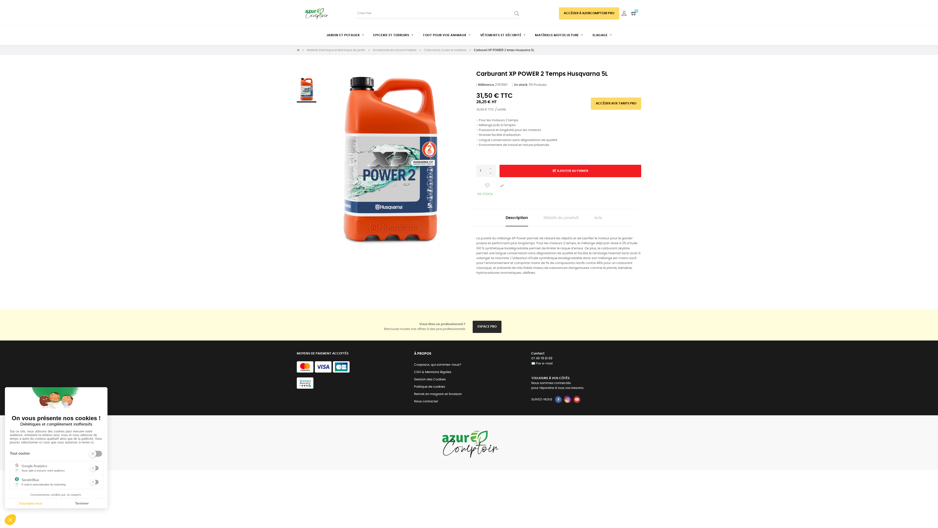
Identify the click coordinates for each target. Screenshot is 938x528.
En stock (521, 85)
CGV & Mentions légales (432, 372)
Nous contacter (426, 401)
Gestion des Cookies (430, 379)
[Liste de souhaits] (487, 185)
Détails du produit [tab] (561, 218)
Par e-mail (544, 363)
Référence (486, 85)
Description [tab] (517, 218)
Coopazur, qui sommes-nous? (437, 364)
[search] (517, 13)
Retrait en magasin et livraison (438, 394)
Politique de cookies (429, 386)
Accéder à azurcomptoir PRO (589, 13)
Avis (598, 218)
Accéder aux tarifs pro (616, 103)
